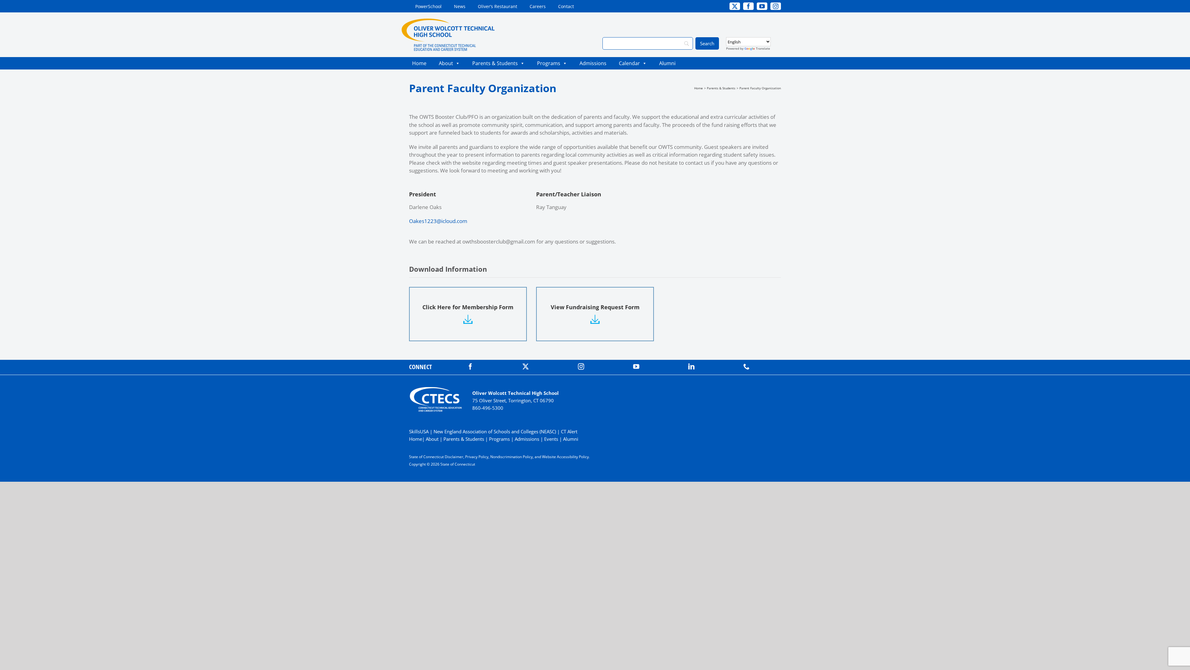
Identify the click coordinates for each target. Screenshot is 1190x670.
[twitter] (525, 367)
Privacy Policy (476, 456)
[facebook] (470, 367)
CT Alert (569, 431)
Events (551, 439)
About (446, 63)
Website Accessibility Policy (565, 456)
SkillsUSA (419, 431)
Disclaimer (454, 456)
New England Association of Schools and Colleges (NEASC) (495, 431)
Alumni (667, 63)
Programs (548, 63)
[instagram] (581, 367)
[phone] (746, 367)
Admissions (593, 63)
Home (419, 63)
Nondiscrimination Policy (511, 456)
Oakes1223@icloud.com (438, 221)
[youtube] (636, 367)
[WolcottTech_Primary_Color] (448, 21)
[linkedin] (691, 367)
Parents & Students (495, 63)
